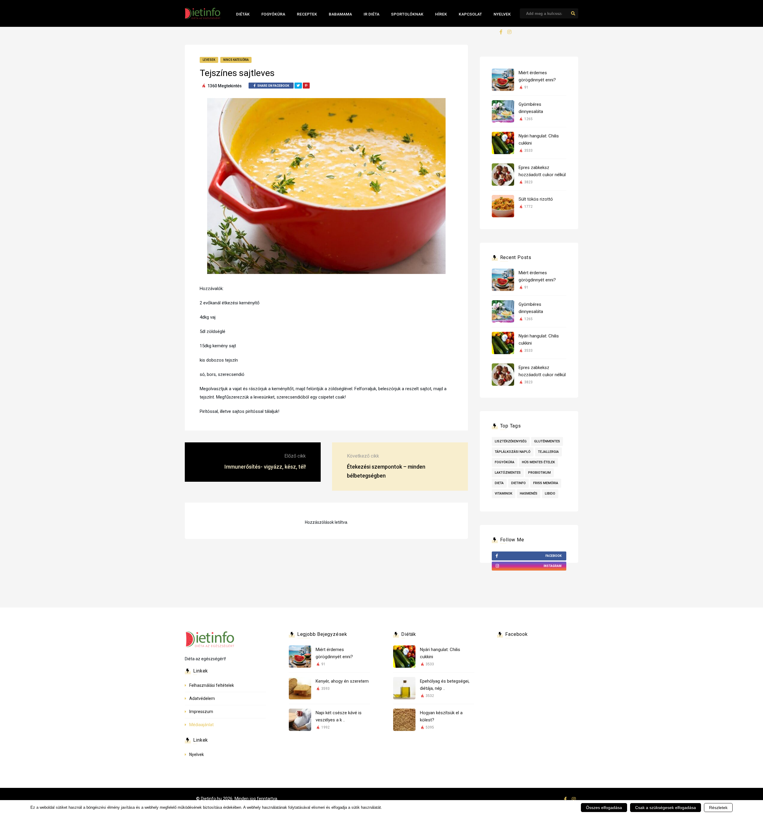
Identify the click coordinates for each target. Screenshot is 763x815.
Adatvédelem (202, 698)
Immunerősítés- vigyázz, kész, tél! (265, 467)
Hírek (441, 14)
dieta (499, 483)
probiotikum (539, 473)
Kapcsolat (470, 14)
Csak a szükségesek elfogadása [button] (665, 807)
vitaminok (503, 493)
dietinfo (518, 483)
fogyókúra (504, 462)
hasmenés (528, 493)
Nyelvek (502, 14)
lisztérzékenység (511, 441)
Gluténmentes (547, 441)
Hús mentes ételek (538, 462)
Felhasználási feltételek (211, 685)
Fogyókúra (273, 14)
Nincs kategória (236, 59)
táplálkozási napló (513, 452)
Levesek (209, 59)
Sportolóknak (407, 14)
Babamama (340, 14)
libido (550, 493)
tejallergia (548, 452)
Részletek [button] (718, 807)
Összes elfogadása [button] (604, 807)
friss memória (545, 483)
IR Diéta (371, 14)
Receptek (307, 14)
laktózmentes (508, 473)
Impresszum (201, 711)
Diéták (243, 14)
